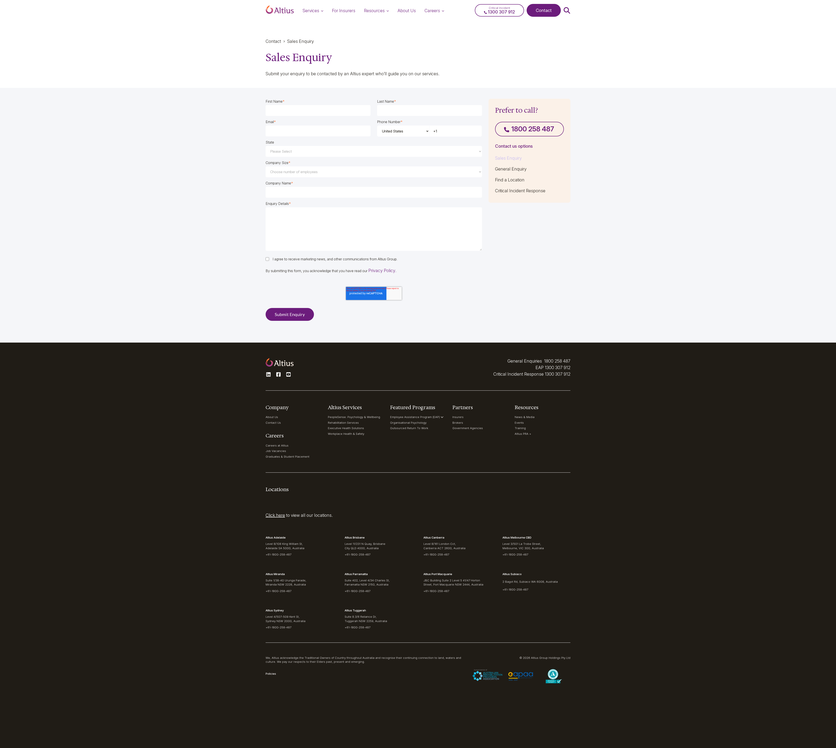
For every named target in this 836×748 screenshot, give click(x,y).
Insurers (458, 417)
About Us (272, 417)
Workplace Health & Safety (346, 433)
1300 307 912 (557, 367)
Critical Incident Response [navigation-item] (520, 190)
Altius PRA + (523, 433)
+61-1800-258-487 (278, 554)
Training (520, 428)
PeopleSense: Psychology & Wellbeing (354, 417)
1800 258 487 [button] (532, 129)
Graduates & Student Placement (287, 456)
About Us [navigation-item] (407, 10)
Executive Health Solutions (346, 428)
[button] (280, 10)
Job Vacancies (276, 451)
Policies (271, 673)
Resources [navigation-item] (374, 10)
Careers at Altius (277, 445)
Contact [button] (544, 10)
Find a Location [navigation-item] (509, 179)
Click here (275, 515)
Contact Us (273, 422)
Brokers (457, 422)
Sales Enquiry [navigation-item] (508, 158)
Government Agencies (467, 428)
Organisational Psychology (408, 422)
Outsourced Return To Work (409, 428)
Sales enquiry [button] (300, 41)
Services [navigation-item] (311, 10)
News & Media (524, 417)
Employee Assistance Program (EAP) (415, 417)
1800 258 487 (557, 361)
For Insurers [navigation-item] (343, 10)
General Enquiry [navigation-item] (511, 169)
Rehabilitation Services (343, 422)
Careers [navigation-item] (432, 10)
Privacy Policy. (382, 270)
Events (519, 422)
